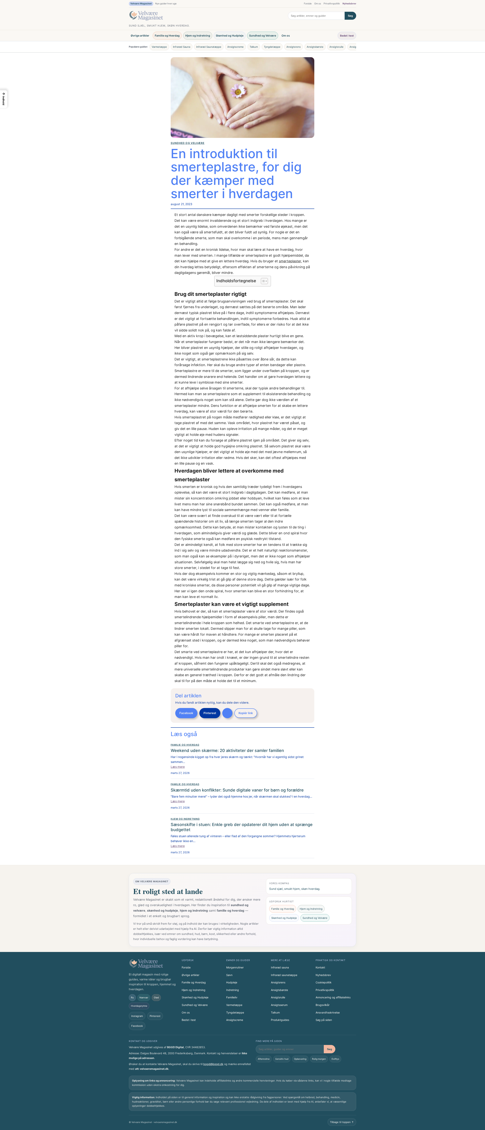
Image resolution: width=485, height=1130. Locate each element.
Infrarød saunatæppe (284, 975)
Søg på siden (324, 1019)
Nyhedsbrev (349, 3)
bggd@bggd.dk (213, 1064)
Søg (350, 15)
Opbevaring (300, 1058)
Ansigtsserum (279, 1005)
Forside (308, 3)
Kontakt (320, 967)
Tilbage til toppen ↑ (342, 1122)
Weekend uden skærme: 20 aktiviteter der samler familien (227, 750)
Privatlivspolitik (332, 3)
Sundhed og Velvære (262, 35)
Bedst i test (347, 35)
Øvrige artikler (140, 35)
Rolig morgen (319, 1058)
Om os (317, 3)
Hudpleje (231, 982)
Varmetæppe (159, 46)
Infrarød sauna (280, 967)
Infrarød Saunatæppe (208, 46)
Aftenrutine (264, 1058)
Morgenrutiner (235, 967)
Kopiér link (246, 713)
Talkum (254, 46)
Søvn (229, 975)
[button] (3, 99)
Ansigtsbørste (315, 46)
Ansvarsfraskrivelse (328, 1012)
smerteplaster (290, 261)
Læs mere (178, 767)
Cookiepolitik (324, 982)
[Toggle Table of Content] (262, 281)
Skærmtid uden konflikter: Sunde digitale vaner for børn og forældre (237, 790)
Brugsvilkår (322, 1005)
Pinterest (209, 713)
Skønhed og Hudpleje (229, 35)
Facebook (186, 713)
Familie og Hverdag (167, 35)
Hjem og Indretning (197, 35)
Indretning (232, 990)
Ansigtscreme (235, 46)
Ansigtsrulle (336, 46)
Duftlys (335, 1058)
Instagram (137, 1015)
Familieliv (231, 997)
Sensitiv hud (281, 1058)
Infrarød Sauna (181, 46)
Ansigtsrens (293, 46)
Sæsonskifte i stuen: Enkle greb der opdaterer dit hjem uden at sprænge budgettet (242, 827)
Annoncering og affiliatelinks (333, 997)
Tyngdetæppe (272, 46)
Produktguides (280, 1019)
